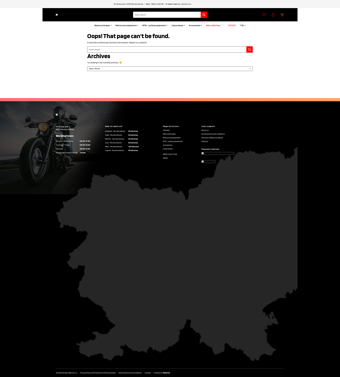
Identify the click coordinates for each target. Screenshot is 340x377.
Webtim (166, 373)
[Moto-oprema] (76, 14)
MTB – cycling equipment (173, 141)
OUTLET (232, 25)
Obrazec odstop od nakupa (212, 138)
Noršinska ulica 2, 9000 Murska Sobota (128, 4)
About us (205, 130)
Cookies (147, 373)
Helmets (166, 130)
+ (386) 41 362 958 (156, 4)
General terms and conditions (213, 134)
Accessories (195, 25)
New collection (213, 25)
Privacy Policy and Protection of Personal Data (98, 373)
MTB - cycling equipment (154, 25)
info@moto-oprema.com (181, 4)
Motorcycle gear (102, 25)
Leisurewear (177, 25)
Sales (165, 158)
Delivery (204, 141)
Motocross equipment (126, 25)
